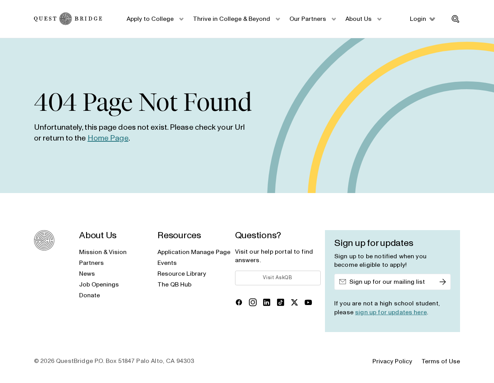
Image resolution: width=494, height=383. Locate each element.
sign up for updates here (391, 312)
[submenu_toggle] (181, 19)
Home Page (108, 138)
